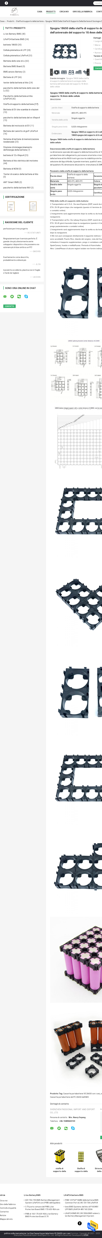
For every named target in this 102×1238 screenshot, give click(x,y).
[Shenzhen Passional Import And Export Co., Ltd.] (14, 12)
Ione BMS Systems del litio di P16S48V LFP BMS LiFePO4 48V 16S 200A (81, 1208)
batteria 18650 (10, 44)
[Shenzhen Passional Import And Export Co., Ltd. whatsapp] (13, 296)
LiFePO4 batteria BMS (13, 39)
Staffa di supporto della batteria (30, 21)
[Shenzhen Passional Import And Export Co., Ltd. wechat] (20, 296)
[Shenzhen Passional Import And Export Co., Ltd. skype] (27, 296)
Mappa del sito (6, 1219)
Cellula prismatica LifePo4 (15, 55)
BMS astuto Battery (12, 72)
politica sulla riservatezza (15, 1233)
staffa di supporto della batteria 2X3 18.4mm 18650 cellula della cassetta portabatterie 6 (59, 1169)
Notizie (3, 1215)
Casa (39, 12)
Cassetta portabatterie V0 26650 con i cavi (81, 1094)
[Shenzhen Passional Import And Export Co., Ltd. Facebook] (6, 3)
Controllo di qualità (8, 1208)
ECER (86, 1235)
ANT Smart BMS (11, 182)
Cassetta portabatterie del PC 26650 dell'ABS (69, 1097)
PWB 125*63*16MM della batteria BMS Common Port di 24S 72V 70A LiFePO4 (81, 1201)
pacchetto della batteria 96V (17, 187)
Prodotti (51, 12)
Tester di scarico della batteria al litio (20, 174)
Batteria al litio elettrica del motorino (20, 160)
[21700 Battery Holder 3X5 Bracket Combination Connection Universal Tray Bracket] (65, 52)
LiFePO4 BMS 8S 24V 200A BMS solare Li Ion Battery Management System (82, 1214)
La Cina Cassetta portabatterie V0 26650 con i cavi (48, 1233)
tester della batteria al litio (15, 82)
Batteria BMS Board (12, 66)
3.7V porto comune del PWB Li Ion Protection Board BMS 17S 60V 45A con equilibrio (42, 1208)
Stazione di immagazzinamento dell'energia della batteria (17, 148)
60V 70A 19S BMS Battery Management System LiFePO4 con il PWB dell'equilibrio (42, 1201)
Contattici (4, 1212)
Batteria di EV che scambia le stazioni (20, 109)
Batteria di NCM (10, 169)
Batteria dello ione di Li (14, 61)
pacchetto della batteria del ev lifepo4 (21, 117)
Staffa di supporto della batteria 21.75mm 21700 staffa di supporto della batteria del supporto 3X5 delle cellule (81, 1169)
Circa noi (64, 12)
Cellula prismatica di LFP (14, 50)
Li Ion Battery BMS (12, 34)
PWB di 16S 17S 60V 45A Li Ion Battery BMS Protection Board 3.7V (41, 1215)
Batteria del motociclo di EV (16, 125)
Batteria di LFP (10, 77)
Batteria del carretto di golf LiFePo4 (20, 131)
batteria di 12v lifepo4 (13, 155)
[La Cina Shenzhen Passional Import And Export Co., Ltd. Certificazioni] (11, 206)
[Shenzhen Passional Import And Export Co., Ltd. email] (6, 296)
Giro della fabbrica (82, 12)
